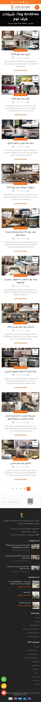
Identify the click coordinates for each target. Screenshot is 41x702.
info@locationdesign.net (19, 535)
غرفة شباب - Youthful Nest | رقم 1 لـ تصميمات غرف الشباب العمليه (19, 583)
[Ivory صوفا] (35, 595)
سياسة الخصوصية (33, 633)
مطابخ (37, 684)
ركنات (36, 673)
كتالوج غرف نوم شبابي (20, 463)
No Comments (17, 550)
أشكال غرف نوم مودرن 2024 (20, 327)
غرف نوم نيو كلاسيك (31, 658)
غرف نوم (17, 50)
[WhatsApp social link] (15, 2)
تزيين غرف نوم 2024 (20, 54)
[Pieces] (11, 501)
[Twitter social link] (26, 2)
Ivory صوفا (27, 592)
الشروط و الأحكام (33, 636)
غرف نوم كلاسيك (32, 650)
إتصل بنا (36, 621)
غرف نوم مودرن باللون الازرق (21, 143)
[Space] (30, 501)
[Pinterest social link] (20, 2)
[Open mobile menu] (37, 7)
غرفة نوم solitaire (25, 603)
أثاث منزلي (23, 50)
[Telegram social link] (12, 2)
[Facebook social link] (29, 2)
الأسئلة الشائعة (34, 625)
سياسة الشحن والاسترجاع (31, 629)
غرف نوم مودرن (33, 654)
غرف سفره (36, 680)
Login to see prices (24, 587)
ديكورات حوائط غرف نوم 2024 (20, 188)
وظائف (37, 618)
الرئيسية (30, 23)
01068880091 (26, 532)
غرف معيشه (35, 665)
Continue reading (20, 70)
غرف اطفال (35, 661)
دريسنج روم (35, 677)
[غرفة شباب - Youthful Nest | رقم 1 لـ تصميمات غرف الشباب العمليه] (35, 584)
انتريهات (35, 669)
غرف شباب (17, 459)
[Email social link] (23, 2)
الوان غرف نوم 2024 (20, 99)
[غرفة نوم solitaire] (35, 605)
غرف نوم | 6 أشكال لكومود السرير (20, 372)
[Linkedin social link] (18, 2)
